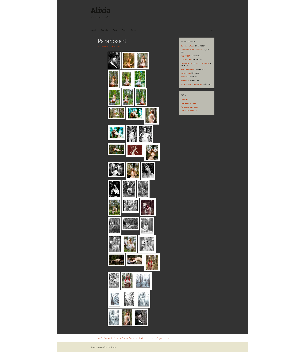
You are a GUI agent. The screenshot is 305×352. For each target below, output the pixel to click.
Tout (115, 30)
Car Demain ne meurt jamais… (191, 84)
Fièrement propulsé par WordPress (103, 347)
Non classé (117, 47)
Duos (124, 30)
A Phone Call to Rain (188, 69)
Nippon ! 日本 (186, 56)
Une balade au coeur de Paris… (192, 49)
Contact (134, 30)
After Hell (184, 77)
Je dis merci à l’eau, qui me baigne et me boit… (121, 338)
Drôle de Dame (186, 59)
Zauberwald (185, 80)
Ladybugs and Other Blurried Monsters (195, 63)
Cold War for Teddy (188, 46)
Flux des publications (188, 103)
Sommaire (104, 30)
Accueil (93, 30)
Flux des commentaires (189, 107)
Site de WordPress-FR (189, 111)
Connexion (184, 100)
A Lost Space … (161, 338)
